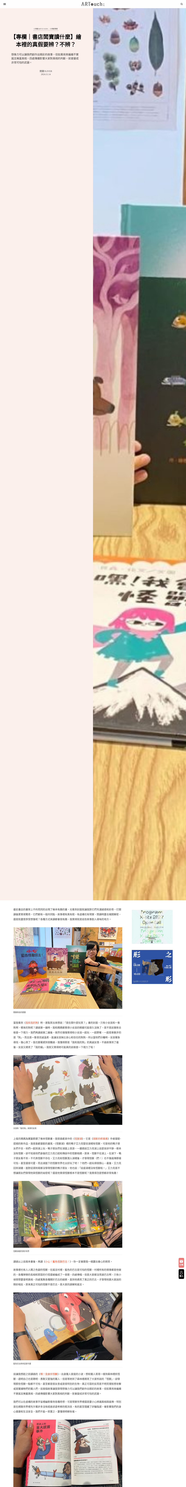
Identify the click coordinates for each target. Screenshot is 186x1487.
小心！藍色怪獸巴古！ (57, 1261)
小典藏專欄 (54, 29)
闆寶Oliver (46, 71)
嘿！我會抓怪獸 (48, 1374)
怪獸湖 (78, 1138)
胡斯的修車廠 (100, 1138)
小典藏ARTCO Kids (41, 29)
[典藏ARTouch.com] (93, 4)
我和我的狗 (32, 1022)
